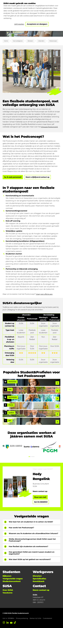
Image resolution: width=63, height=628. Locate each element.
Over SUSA (8, 590)
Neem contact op (41, 590)
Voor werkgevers (17, 41)
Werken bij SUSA (35, 618)
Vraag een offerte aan (44, 294)
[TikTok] (15, 622)
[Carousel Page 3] (32, 456)
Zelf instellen (19, 24)
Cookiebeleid (47, 618)
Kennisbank (38, 581)
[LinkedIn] (7, 622)
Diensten (30, 41)
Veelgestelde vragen (13, 579)
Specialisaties (39, 579)
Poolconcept (52, 127)
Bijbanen (7, 576)
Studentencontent (12, 581)
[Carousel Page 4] (33, 456)
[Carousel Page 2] (30, 456)
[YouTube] (11, 622)
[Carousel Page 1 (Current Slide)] (29, 456)
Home (6, 41)
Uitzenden (41, 41)
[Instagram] (4, 622)
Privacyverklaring (22, 618)
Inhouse (44, 127)
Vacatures (7, 593)
